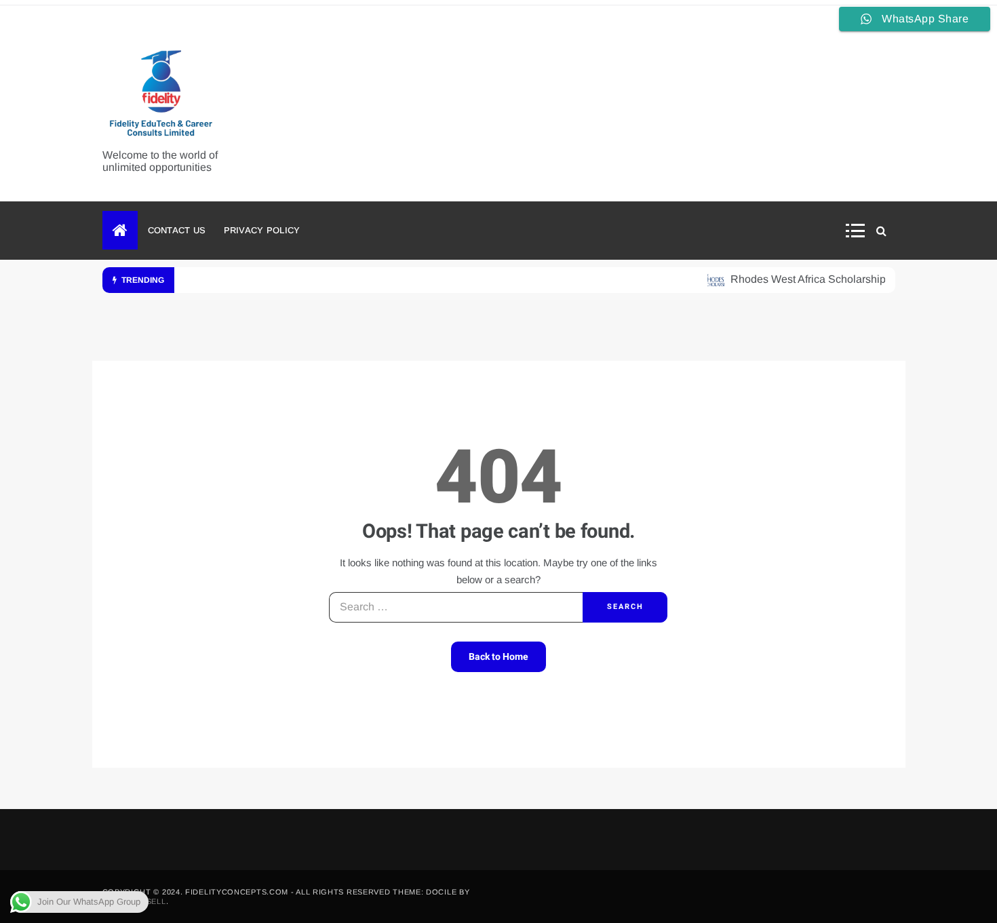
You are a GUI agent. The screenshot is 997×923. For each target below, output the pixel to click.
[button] (859, 230)
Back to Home (498, 657)
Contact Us (177, 230)
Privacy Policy (262, 230)
